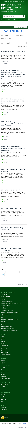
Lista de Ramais (4, 384)
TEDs (2, 317)
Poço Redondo (4, 345)
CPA (14, 19)
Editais (9, 23)
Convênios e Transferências (7, 301)
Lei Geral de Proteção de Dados (8, 328)
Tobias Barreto (4, 352)
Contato (3, 386)
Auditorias (3, 299)
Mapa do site (4, 409)
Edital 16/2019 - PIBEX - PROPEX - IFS (11, 209)
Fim (3, 274)
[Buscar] (23, 16)
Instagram (3, 396)
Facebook (3, 394)
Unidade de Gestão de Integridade (9, 330)
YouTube (3, 397)
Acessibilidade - (16, 1)
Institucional (4, 294)
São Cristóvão (4, 348)
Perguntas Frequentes (6, 314)
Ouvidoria (3, 374)
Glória (2, 340)
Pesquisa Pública (5, 371)
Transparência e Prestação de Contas (9, 319)
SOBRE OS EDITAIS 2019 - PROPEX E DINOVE (13, 51)
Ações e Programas (5, 296)
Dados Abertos (4, 316)
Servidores (3, 308)
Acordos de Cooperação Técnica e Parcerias (11, 303)
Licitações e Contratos (6, 307)
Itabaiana (3, 341)
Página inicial (4, 23)
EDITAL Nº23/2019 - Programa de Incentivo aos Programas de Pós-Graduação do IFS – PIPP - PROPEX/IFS (13, 124)
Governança (3, 321)
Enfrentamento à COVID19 (7, 326)
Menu (21, 27)
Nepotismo (3, 323)
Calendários (3, 367)
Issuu (2, 401)
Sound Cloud (4, 399)
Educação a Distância (5, 354)
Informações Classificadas (7, 310)
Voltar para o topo (22, 284)
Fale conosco (4, 376)
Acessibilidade (4, 407)
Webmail (3, 19)
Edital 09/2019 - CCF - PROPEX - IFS (10, 190)
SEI (1, 369)
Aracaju (2, 336)
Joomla (24, 423)
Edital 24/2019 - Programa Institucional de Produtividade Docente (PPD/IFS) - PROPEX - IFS (13, 101)
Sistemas (3, 373)
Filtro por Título (5, 43)
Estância (3, 338)
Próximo (22, 272)
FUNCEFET (3, 324)
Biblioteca (9, 19)
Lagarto (2, 343)
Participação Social (5, 298)
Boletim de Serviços (5, 378)
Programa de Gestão (21, 19)
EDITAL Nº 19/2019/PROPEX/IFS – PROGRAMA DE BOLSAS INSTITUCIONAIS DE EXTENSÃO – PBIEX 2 (13, 148)
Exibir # (20, 46)
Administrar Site (8, 1)
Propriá (2, 347)
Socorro (3, 350)
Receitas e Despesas (5, 305)
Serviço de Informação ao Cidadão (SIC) (10, 312)
